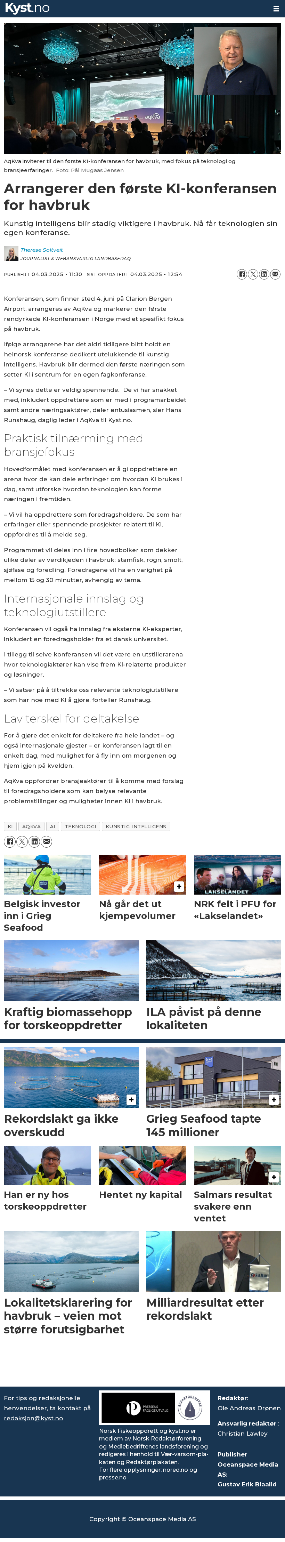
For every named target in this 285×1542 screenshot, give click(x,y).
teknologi (81, 826)
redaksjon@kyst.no (33, 1418)
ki (10, 826)
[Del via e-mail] (275, 274)
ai (53, 826)
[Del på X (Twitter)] (253, 274)
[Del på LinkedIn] (264, 274)
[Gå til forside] (134, 9)
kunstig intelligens (136, 826)
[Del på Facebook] (242, 274)
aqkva (31, 826)
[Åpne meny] (276, 8)
